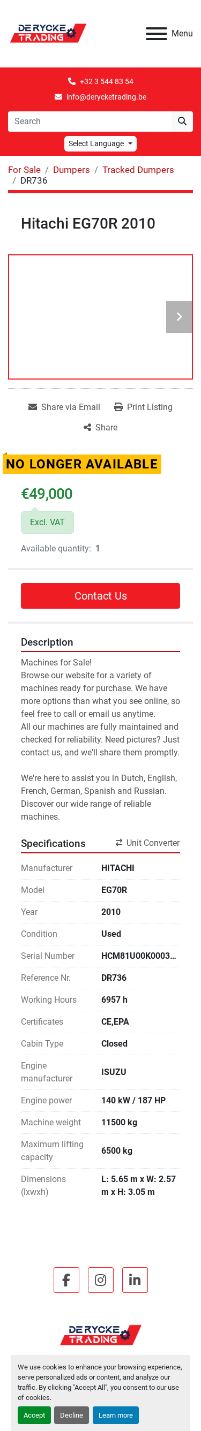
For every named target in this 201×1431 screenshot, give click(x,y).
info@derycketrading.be (106, 97)
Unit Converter (153, 843)
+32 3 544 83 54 (106, 81)
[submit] (182, 121)
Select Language (96, 143)
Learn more (116, 1415)
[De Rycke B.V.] (101, 1335)
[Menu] (156, 33)
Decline (71, 1415)
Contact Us (101, 595)
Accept (34, 1415)
